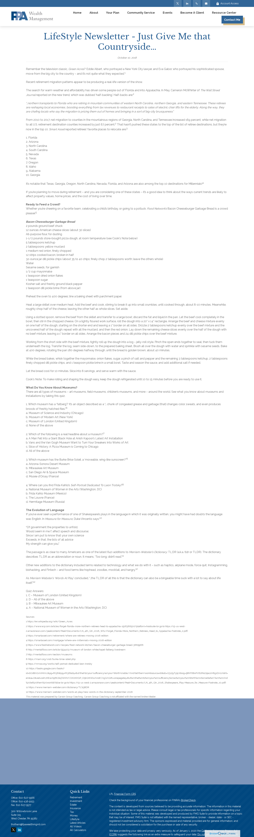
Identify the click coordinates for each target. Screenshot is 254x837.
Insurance (75, 808)
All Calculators (78, 830)
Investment (76, 801)
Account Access (229, 3)
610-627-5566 (27, 797)
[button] (77, 13)
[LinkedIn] (187, 3)
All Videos (76, 826)
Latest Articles (78, 822)
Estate (73, 804)
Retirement (76, 797)
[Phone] (197, 3)
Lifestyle (74, 819)
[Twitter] (178, 3)
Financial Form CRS (125, 794)
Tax (72, 812)
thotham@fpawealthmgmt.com (28, 824)
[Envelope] (206, 3)
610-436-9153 (26, 801)
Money (74, 815)
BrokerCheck (188, 800)
